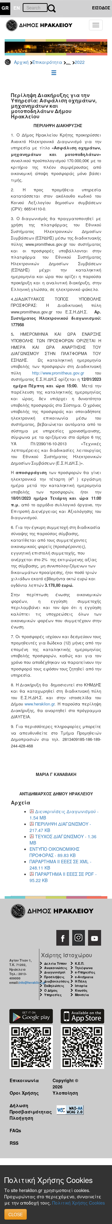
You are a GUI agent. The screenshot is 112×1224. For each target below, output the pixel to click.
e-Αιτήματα (84, 977)
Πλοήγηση (21, 1118)
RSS (14, 1143)
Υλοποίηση (65, 1093)
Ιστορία (81, 986)
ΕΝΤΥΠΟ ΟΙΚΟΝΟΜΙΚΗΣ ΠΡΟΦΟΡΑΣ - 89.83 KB (54, 852)
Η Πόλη (80, 981)
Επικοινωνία (24, 1080)
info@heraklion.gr (32, 982)
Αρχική (21, 62)
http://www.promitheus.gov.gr (58, 373)
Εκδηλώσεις (54, 986)
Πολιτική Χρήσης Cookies (78, 1203)
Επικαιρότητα (47, 62)
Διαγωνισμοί (54, 972)
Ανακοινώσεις (55, 968)
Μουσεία (82, 995)
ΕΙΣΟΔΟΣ (101, 8)
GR (5, 7)
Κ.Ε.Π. (79, 963)
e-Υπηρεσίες (85, 972)
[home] (43, 28)
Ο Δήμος (51, 990)
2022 (80, 62)
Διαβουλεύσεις (56, 981)
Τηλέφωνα (84, 968)
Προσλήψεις (54, 977)
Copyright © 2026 (65, 1083)
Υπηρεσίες (53, 995)
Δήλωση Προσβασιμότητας (26, 1108)
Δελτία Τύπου (55, 963)
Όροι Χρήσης (24, 1093)
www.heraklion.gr (39, 704)
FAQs (15, 1130)
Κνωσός (81, 990)
